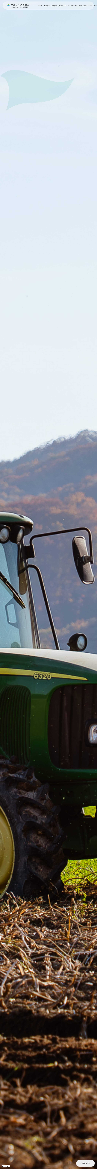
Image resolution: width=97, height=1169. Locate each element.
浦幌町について (64, 5)
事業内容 (47, 5)
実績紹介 (54, 5)
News (80, 5)
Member (74, 5)
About (40, 5)
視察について (88, 5)
